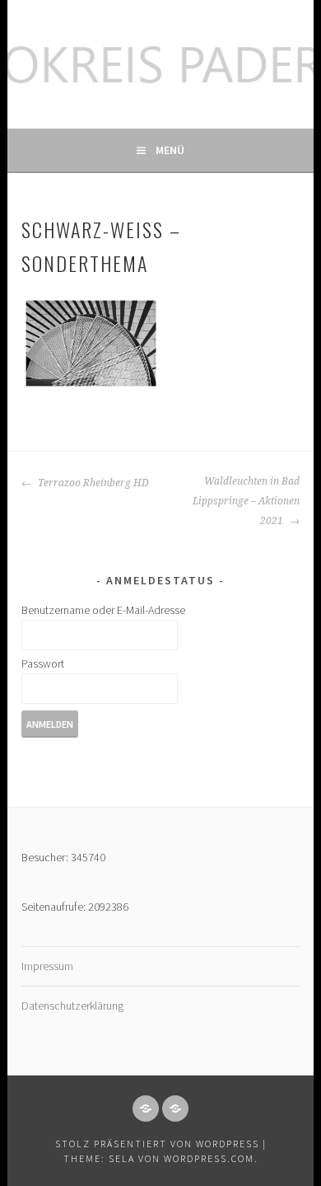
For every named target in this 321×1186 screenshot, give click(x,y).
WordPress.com (209, 1158)
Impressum (47, 966)
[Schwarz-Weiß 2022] (91, 343)
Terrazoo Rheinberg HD (92, 483)
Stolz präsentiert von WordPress (157, 1143)
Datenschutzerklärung (72, 1005)
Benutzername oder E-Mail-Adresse (103, 609)
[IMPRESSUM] (146, 1108)
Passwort (42, 663)
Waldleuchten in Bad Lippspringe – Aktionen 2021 (246, 501)
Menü (170, 150)
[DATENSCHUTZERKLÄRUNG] (175, 1108)
